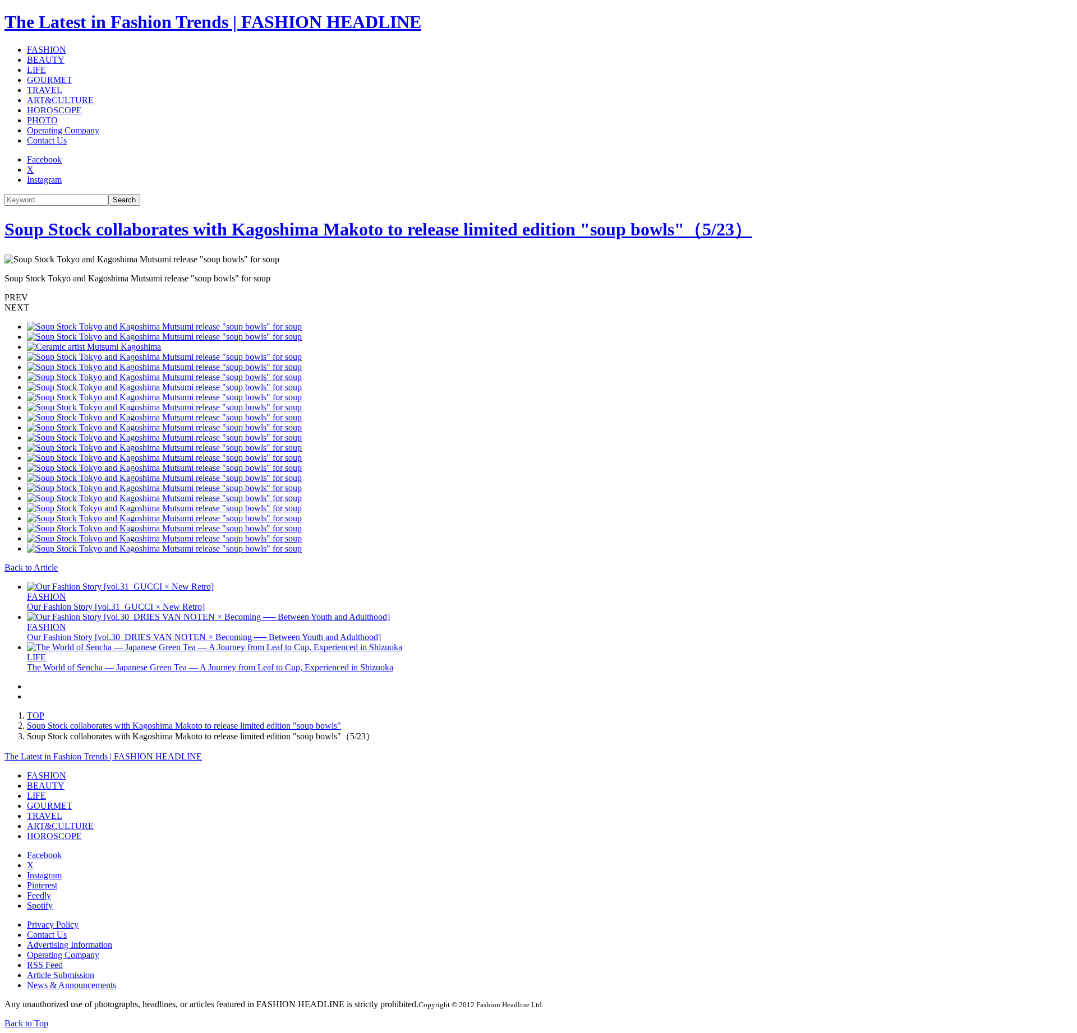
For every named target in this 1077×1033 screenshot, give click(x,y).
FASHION (46, 49)
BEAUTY (46, 59)
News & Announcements (71, 985)
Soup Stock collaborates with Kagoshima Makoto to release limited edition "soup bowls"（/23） (378, 229)
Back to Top (26, 1023)
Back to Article (31, 567)
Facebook (44, 159)
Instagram (44, 179)
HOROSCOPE (54, 110)
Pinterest (42, 885)
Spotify (40, 905)
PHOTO (42, 120)
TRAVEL (44, 90)
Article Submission (60, 975)
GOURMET (49, 80)
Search (124, 200)
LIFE (36, 70)
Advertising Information (69, 944)
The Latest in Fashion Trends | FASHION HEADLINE (212, 22)
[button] (538, 298)
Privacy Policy (53, 924)
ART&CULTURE (60, 100)
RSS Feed (45, 965)
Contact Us (47, 140)
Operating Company (63, 130)
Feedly (39, 895)
